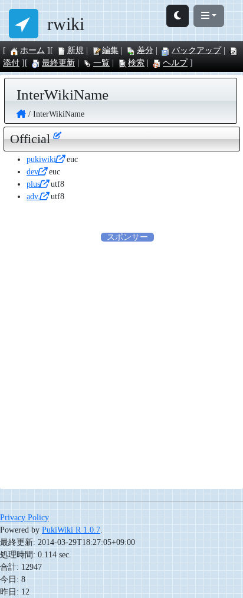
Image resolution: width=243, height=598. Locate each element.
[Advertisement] (121, 364)
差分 (145, 50)
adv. (33, 196)
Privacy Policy (24, 517)
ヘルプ (175, 62)
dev (32, 171)
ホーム (32, 50)
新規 (75, 50)
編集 (110, 50)
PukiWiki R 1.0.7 (71, 530)
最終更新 (58, 62)
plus (33, 184)
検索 (136, 62)
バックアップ (196, 50)
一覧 (101, 62)
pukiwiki (41, 159)
